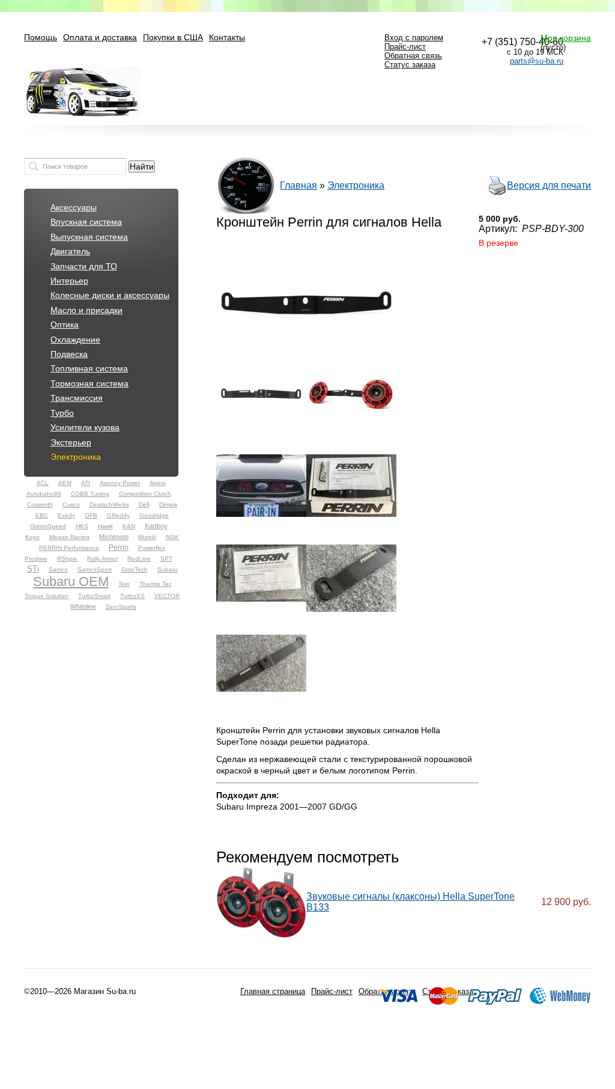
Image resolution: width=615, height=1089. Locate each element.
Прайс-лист (405, 46)
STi (33, 568)
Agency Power (120, 483)
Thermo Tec (155, 584)
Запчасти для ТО (83, 266)
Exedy (66, 515)
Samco (58, 569)
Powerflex (151, 547)
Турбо (62, 413)
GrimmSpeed (48, 526)
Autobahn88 (43, 493)
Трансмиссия (76, 398)
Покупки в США (173, 37)
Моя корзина (566, 38)
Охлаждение (75, 339)
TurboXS (132, 596)
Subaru (167, 569)
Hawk (105, 526)
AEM (64, 483)
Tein (124, 584)
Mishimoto (114, 536)
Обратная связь (413, 55)
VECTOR (167, 596)
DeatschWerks (109, 504)
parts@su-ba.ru (536, 61)
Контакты (227, 37)
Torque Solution (46, 596)
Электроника (75, 457)
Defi (144, 504)
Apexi (157, 483)
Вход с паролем (413, 37)
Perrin (119, 547)
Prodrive (36, 558)
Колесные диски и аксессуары (109, 295)
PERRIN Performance (69, 547)
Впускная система (86, 222)
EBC (41, 515)
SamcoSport (94, 569)
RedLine (139, 558)
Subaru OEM (71, 581)
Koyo (32, 537)
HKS (82, 526)
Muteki (147, 537)
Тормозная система (89, 383)
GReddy (118, 515)
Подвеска (69, 354)
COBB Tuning (90, 493)
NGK (172, 537)
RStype (67, 558)
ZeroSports (121, 606)
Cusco (71, 504)
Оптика (64, 324)
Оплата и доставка (100, 37)
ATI (85, 483)
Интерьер (69, 280)
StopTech (134, 569)
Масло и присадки (86, 310)
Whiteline (83, 606)
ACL (43, 483)
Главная (298, 185)
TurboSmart (94, 596)
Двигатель (70, 251)
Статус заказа (409, 64)
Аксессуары (73, 207)
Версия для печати (549, 185)
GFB (91, 515)
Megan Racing (69, 537)
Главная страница (272, 991)
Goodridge (154, 515)
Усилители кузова (85, 427)
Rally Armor (102, 558)
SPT (166, 558)
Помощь (40, 37)
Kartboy (156, 525)
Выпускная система (89, 237)
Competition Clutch (145, 493)
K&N (129, 526)
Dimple (168, 504)
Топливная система (89, 368)
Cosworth (40, 504)
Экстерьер (70, 442)
